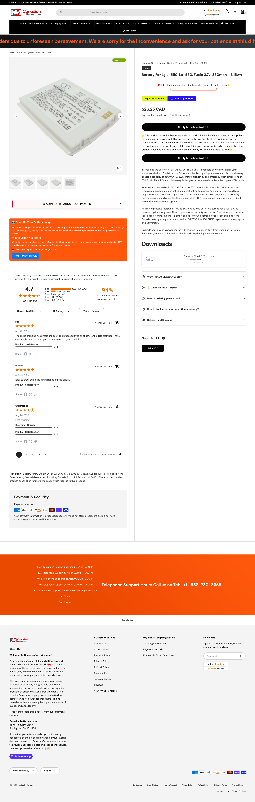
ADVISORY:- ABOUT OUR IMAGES (68, 204)
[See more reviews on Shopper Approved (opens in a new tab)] (35, 354)
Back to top (127, 620)
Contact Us (100, 643)
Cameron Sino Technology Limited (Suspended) (164, 63)
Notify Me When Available (193, 127)
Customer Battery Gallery (193, 2)
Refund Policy (101, 667)
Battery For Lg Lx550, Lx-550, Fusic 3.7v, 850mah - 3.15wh (35, 52)
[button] (235, 11)
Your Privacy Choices (105, 690)
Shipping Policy (102, 673)
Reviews (98, 684)
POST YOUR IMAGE (25, 255)
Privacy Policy (101, 661)
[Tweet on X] (152, 338)
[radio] (68, 289)
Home (11, 52)
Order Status (101, 649)
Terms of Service (103, 679)
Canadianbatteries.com (26, 785)
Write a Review (91, 311)
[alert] (68, 204)
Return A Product (103, 655)
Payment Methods (153, 649)
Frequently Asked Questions (158, 655)
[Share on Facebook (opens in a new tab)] (25, 354)
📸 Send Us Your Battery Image (31, 222)
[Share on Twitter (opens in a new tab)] (30, 354)
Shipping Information (154, 643)
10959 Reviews (32, 300)
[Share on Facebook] (158, 338)
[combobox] (120, 12)
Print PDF (153, 348)
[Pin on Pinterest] (163, 338)
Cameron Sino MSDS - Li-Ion (199, 256)
